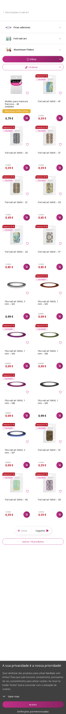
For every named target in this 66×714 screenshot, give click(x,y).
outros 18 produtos (33, 541)
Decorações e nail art (17, 12)
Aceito (33, 704)
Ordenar (33, 67)
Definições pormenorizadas (33, 711)
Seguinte (40, 530)
